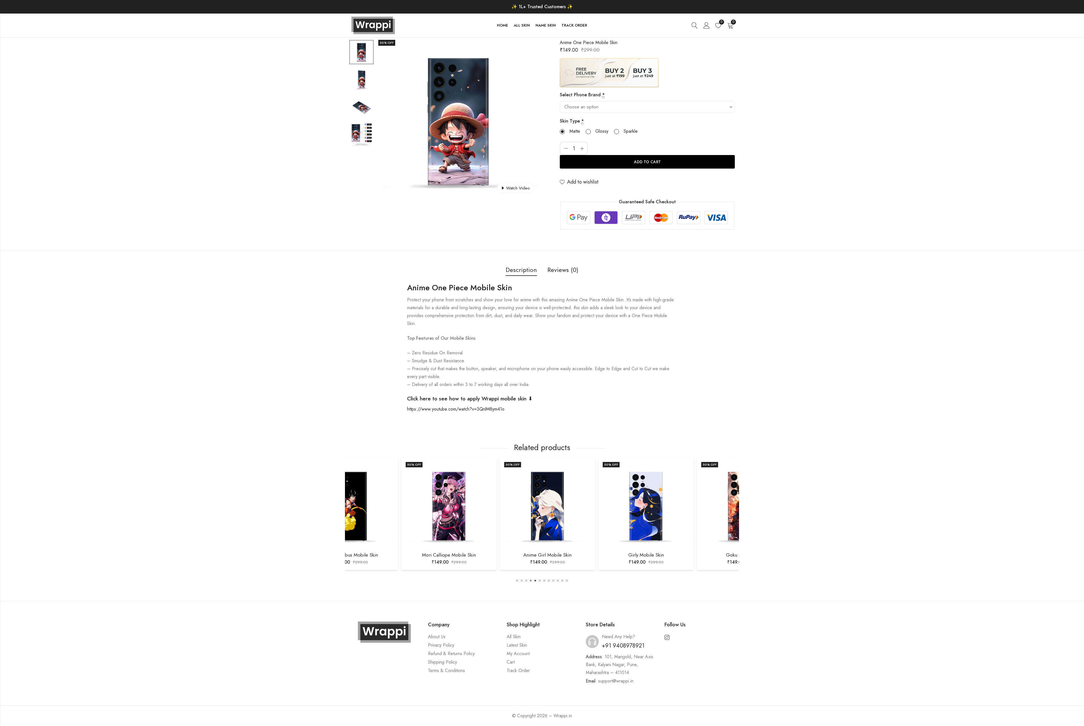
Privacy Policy (441, 645)
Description (521, 269)
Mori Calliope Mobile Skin (394, 554)
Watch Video (518, 188)
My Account (518, 653)
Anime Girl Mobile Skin (493, 554)
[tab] (521, 270)
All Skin (514, 636)
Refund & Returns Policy (451, 653)
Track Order (518, 670)
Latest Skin (517, 645)
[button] (517, 580)
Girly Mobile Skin (591, 554)
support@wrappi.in (615, 681)
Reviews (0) (562, 269)
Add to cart (647, 162)
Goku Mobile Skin (689, 554)
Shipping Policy (442, 662)
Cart (511, 662)
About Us (436, 636)
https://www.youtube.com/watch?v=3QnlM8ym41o (455, 409)
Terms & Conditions (446, 670)
